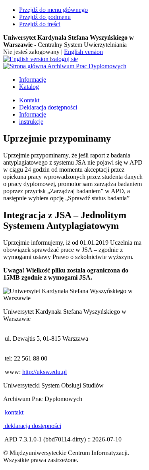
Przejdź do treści (39, 24)
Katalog (29, 86)
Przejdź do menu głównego (53, 9)
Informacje (32, 79)
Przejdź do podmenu (45, 16)
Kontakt (29, 100)
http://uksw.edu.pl (44, 371)
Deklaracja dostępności (48, 107)
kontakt (13, 412)
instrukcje (31, 121)
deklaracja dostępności (32, 425)
